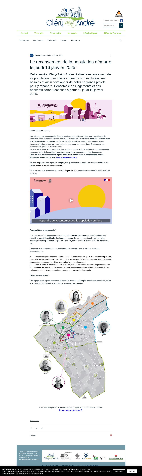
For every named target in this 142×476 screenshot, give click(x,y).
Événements (52, 40)
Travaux (63, 40)
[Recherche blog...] (121, 25)
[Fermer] (139, 471)
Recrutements (38, 40)
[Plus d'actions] (110, 55)
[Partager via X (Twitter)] (36, 428)
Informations (75, 40)
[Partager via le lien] (42, 428)
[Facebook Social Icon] (121, 20)
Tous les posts (24, 40)
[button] (39, 33)
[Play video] (71, 200)
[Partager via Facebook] (31, 428)
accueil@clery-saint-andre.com (29, 459)
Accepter (132, 471)
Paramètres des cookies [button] (102, 471)
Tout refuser (119, 471)
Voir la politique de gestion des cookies (29, 473)
